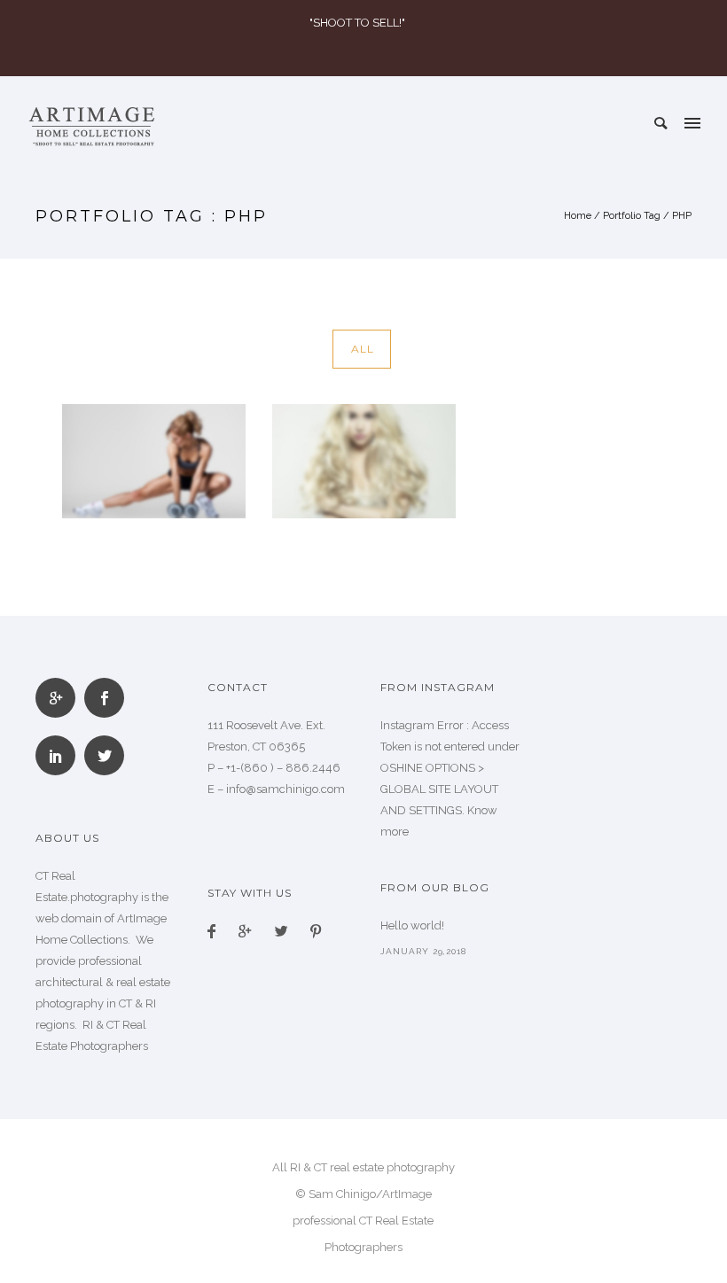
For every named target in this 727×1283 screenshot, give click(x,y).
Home (577, 216)
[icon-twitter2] (285, 932)
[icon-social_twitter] (104, 755)
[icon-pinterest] (315, 932)
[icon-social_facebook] (108, 698)
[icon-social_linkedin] (59, 755)
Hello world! (412, 925)
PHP (682, 216)
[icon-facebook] (215, 932)
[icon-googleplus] (59, 698)
